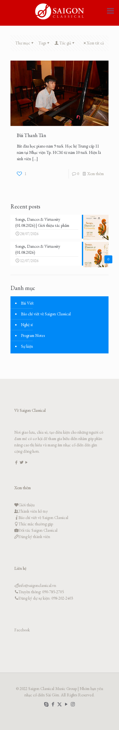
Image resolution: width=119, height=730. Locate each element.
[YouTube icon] (66, 704)
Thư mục (22, 43)
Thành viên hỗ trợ (33, 511)
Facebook (22, 630)
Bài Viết (27, 303)
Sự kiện (27, 346)
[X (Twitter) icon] (59, 704)
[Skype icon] (46, 704)
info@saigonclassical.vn (37, 585)
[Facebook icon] (52, 704)
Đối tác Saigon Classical (37, 530)
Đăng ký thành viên (34, 536)
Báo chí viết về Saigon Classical (46, 314)
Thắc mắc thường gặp (35, 524)
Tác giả (65, 43)
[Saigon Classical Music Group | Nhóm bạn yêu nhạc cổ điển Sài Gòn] (59, 11)
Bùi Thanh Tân (31, 135)
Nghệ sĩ (27, 324)
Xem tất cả (95, 43)
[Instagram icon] (72, 704)
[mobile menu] (110, 11)
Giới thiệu (26, 505)
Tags (42, 43)
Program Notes (33, 335)
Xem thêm (95, 173)
